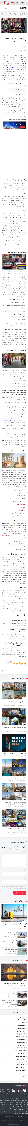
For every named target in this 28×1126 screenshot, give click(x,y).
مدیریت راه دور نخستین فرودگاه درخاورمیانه (9, 933)
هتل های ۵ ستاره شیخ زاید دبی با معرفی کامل (15, 728)
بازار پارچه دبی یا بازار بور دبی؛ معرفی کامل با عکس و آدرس (14, 14)
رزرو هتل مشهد (21, 1025)
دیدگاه (22, 852)
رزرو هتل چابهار (21, 1034)
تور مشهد (22, 1076)
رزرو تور (23, 1022)
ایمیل (22, 878)
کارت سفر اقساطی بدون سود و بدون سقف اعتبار (14, 925)
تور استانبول (22, 1079)
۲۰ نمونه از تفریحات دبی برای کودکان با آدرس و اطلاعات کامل (14, 829)
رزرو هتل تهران (21, 1028)
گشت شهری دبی (20, 1053)
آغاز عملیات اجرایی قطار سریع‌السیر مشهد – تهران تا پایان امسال (9, 942)
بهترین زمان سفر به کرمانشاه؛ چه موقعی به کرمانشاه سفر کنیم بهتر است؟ (14, 984)
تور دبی (23, 567)
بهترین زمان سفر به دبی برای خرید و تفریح (15, 753)
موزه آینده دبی (21, 1059)
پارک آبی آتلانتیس (20, 1056)
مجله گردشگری (25, 13)
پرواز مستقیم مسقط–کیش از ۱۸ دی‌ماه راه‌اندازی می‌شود (9, 950)
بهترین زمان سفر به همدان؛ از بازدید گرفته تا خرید (10, 993)
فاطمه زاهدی (22, 756)
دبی (11, 13)
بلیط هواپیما (21, 1020)
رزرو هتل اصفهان (20, 1036)
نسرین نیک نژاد (21, 705)
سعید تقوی (23, 45)
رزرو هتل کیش (21, 1031)
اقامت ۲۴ (14, 1122)
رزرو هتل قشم (21, 1042)
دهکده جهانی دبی (20, 1070)
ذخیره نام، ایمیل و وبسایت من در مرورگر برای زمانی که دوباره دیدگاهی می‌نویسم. (14, 887)
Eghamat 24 (17, 1124)
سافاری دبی (22, 1062)
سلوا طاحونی (22, 780)
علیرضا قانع (22, 732)
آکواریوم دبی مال (20, 1067)
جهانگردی (16, 13)
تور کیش (22, 1073)
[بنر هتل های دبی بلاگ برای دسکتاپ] (14, 125)
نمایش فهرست (13, 90)
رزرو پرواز (4, 581)
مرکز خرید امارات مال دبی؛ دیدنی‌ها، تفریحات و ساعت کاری (14, 702)
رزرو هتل (22, 1017)
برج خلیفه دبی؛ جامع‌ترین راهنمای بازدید (16, 778)
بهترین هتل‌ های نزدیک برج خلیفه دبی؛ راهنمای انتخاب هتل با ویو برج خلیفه (15, 803)
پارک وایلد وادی (21, 1064)
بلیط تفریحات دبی (20, 1050)
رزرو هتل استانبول (20, 1048)
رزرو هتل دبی (21, 1045)
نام (23, 870)
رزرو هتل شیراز (21, 1039)
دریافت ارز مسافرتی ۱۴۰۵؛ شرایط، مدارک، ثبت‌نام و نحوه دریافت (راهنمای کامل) (9, 1002)
